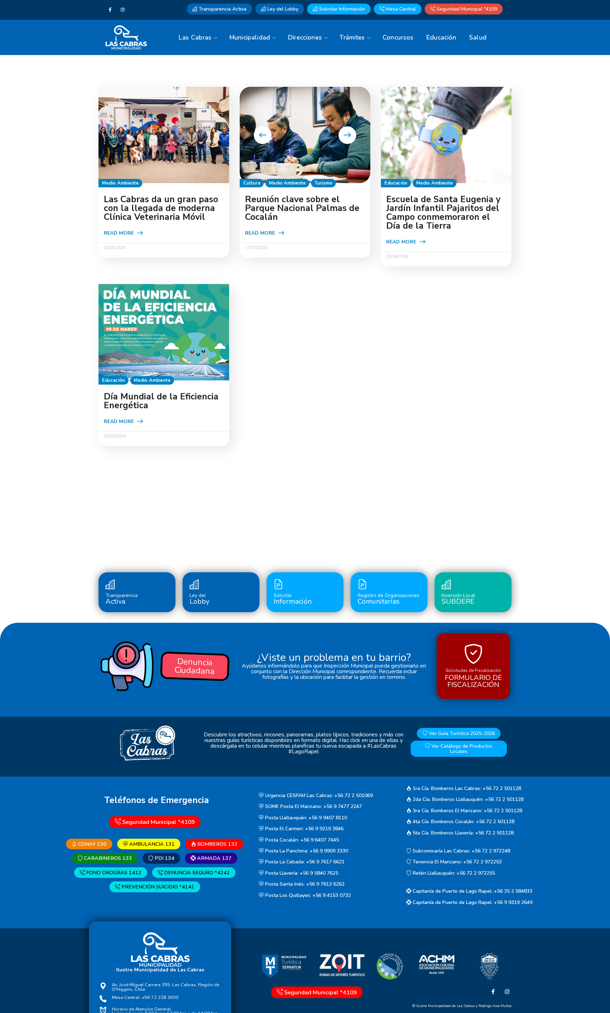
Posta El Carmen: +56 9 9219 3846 (303, 828)
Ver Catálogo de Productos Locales (461, 749)
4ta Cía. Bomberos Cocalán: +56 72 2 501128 (462, 821)
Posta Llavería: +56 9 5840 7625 (301, 873)
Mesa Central (400, 9)
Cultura (251, 183)
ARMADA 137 (214, 858)
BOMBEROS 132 (217, 844)
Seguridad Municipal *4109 (466, 9)
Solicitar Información (341, 9)
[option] (305, 135)
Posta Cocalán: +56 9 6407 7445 (301, 840)
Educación (395, 183)
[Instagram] (122, 9)
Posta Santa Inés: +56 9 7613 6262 (304, 884)
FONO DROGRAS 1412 (113, 872)
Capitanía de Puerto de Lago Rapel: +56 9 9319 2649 (471, 902)
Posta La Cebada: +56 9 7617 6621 (304, 862)
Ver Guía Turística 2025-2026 (461, 733)
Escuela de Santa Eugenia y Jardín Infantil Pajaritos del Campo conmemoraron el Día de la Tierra (443, 212)
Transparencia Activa (221, 9)
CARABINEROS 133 (107, 858)
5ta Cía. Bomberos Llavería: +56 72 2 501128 (462, 833)
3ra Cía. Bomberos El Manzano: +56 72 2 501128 (466, 810)
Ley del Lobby (282, 9)
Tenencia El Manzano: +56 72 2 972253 (456, 862)
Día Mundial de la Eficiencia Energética (161, 401)
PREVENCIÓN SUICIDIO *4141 (157, 887)
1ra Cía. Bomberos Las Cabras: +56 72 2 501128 (466, 788)
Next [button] (347, 135)
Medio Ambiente (120, 183)
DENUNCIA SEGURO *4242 (196, 872)
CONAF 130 (92, 844)
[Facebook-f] (110, 9)
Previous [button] (262, 135)
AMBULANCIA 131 (151, 844)
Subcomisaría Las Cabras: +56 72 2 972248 (460, 851)
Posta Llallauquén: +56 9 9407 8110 (305, 817)
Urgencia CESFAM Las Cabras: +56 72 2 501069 (318, 795)
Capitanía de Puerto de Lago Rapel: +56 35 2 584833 (471, 891)
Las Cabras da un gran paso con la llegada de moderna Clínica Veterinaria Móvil (161, 208)
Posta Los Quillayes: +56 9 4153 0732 (307, 895)
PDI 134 (163, 858)
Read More (119, 233)
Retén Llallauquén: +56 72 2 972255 (453, 873)
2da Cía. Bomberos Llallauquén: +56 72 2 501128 (467, 799)
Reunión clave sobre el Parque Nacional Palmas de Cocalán (302, 208)
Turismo (323, 183)
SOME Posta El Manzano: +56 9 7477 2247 (313, 806)
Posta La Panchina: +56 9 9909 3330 (306, 851)
